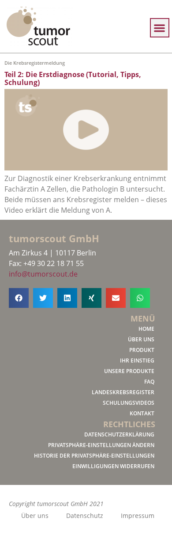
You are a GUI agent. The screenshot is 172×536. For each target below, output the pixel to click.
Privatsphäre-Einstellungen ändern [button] (101, 445)
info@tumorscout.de (43, 274)
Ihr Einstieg (137, 360)
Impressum (137, 515)
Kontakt (142, 413)
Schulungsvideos (128, 403)
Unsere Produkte (129, 371)
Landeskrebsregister (123, 392)
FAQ (149, 381)
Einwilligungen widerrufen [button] (113, 466)
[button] (160, 28)
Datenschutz (84, 515)
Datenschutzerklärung (119, 434)
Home (146, 329)
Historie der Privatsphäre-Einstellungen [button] (94, 455)
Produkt (141, 350)
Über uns (141, 339)
